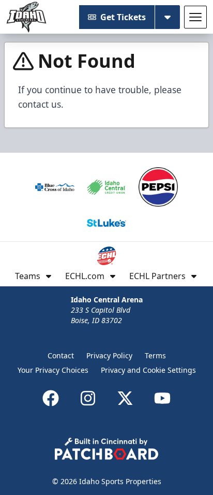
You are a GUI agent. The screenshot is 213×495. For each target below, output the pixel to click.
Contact (61, 355)
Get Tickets (123, 17)
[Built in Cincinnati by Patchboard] (106, 449)
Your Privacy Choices (53, 370)
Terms (155, 355)
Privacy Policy (109, 355)
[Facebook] (50, 398)
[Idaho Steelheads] (26, 17)
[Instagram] (87, 398)
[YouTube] (162, 398)
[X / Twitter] (125, 398)
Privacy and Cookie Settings (148, 370)
